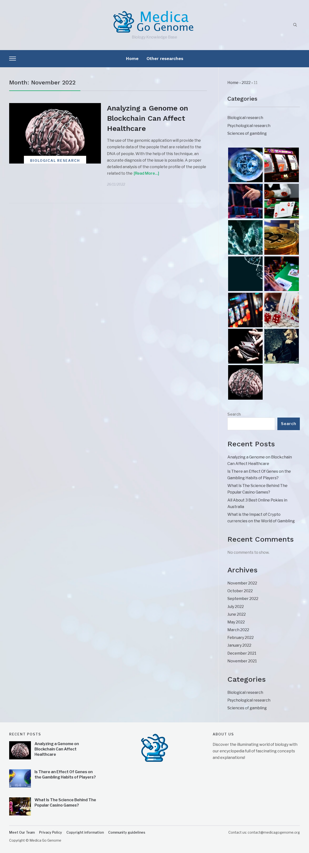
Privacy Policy (50, 832)
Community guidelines (126, 832)
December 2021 (241, 653)
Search (234, 414)
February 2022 (240, 637)
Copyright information (85, 832)
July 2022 (235, 606)
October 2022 (240, 591)
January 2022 (239, 645)
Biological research (55, 160)
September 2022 (242, 598)
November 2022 (242, 583)
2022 (246, 82)
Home (132, 58)
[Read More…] (146, 173)
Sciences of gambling (247, 133)
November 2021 (242, 661)
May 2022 (236, 622)
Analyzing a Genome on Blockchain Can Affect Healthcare (147, 118)
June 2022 (236, 614)
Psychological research (248, 125)
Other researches (165, 58)
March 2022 (238, 630)
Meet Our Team (22, 832)
